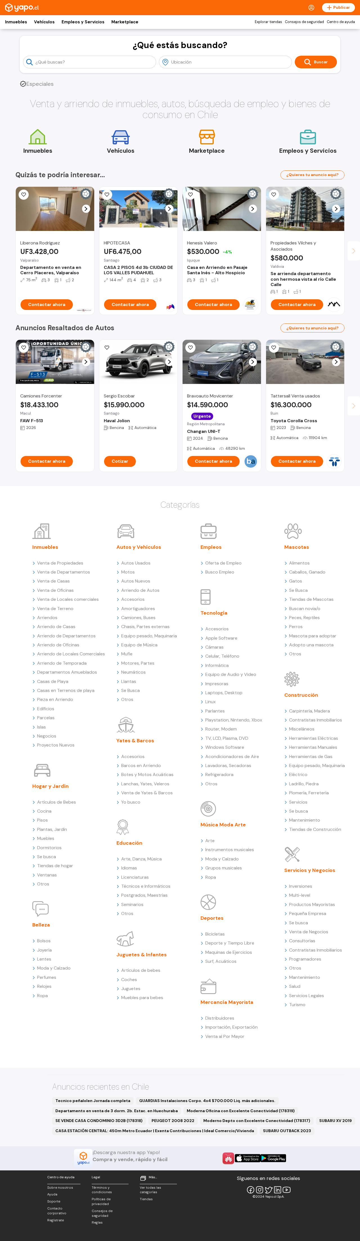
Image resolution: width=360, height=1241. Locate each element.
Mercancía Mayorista (227, 1002)
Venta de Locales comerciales (68, 599)
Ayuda (52, 1194)
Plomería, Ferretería (309, 793)
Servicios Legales (306, 996)
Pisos (42, 820)
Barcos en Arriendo (141, 765)
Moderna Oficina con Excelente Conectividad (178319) (241, 1110)
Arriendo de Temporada (62, 663)
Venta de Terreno (55, 608)
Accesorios (133, 599)
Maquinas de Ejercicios (228, 952)
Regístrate (55, 1220)
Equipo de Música (139, 645)
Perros (296, 627)
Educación (129, 843)
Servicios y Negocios (309, 870)
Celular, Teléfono (222, 656)
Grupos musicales (223, 868)
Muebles (45, 838)
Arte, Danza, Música (141, 859)
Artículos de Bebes (56, 802)
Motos (128, 572)
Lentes (44, 959)
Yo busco (130, 802)
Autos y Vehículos (138, 547)
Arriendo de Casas (56, 627)
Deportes (212, 918)
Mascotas (296, 547)
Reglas (97, 1222)
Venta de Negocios (308, 932)
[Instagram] (259, 1189)
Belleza (41, 924)
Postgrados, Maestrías (144, 895)
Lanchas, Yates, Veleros (145, 784)
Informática (217, 665)
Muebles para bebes (142, 998)
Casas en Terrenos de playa (65, 690)
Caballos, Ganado (307, 572)
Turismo (297, 1005)
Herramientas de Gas (310, 756)
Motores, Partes (137, 663)
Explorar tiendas (268, 22)
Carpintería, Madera (309, 711)
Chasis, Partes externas (145, 627)
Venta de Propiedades (60, 563)
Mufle (126, 654)
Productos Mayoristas (312, 904)
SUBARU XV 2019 (335, 1120)
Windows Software (224, 747)
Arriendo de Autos (140, 590)
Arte (210, 841)
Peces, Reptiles (304, 617)
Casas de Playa (52, 681)
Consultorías (302, 941)
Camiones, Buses (138, 617)
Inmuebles (16, 22)
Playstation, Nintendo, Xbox (233, 720)
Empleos (211, 547)
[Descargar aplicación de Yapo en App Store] (247, 1158)
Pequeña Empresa (307, 913)
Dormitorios (49, 848)
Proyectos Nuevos (56, 745)
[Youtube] (286, 1189)
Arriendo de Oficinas (58, 645)
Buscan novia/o (304, 608)
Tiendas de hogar (55, 866)
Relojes (44, 986)
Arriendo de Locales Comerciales (71, 654)
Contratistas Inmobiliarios (315, 720)
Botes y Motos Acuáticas (147, 774)
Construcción (301, 695)
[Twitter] (268, 1189)
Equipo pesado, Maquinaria (149, 636)
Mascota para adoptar (312, 636)
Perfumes (46, 977)
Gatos (295, 581)
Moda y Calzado (54, 968)
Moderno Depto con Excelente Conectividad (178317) (256, 1120)
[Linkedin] (277, 1189)
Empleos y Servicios (83, 22)
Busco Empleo (219, 572)
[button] (86, 209)
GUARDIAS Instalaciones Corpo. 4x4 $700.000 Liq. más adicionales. (207, 1100)
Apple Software (221, 638)
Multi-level (299, 895)
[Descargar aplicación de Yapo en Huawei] (228, 1158)
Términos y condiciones (102, 1190)
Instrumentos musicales (229, 850)
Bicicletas (215, 934)
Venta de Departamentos (63, 572)
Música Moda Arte (223, 824)
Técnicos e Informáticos (145, 886)
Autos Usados (135, 563)
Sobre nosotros (60, 1187)
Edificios (45, 709)
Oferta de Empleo (223, 563)
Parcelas (46, 718)
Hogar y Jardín (50, 786)
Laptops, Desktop (223, 693)
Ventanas (47, 875)
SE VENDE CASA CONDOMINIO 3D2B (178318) (99, 1120)
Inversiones (300, 886)
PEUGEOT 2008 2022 (173, 1120)
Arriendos (47, 617)
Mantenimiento (304, 820)
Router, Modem (221, 729)
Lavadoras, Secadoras (228, 765)
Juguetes (130, 989)
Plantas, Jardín (52, 829)
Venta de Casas (53, 581)
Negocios (46, 736)
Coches (129, 980)
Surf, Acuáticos (221, 961)
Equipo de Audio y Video (230, 674)
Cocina (44, 811)
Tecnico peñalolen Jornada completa (92, 1100)
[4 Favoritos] (274, 195)
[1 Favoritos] (107, 195)
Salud (294, 986)
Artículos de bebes (140, 970)
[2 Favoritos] (24, 195)
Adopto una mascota (311, 645)
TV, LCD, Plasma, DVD (226, 738)
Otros (43, 884)
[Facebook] (250, 1189)
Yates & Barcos (135, 740)
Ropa (42, 996)
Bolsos (44, 941)
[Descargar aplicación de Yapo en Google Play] (273, 1158)
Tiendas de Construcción (315, 829)
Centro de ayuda (341, 22)
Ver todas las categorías (150, 1190)
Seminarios (132, 904)
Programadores (305, 959)
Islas (41, 727)
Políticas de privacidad (101, 1201)
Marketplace (124, 22)
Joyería (44, 950)
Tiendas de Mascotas (311, 599)
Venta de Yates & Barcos (147, 793)
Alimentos (299, 563)
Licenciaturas (135, 877)
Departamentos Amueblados (67, 672)
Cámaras (214, 647)
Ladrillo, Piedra (304, 784)
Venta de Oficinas (55, 590)
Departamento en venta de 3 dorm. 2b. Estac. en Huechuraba (116, 1110)
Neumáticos (133, 672)
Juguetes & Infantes (141, 954)
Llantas (128, 681)
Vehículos (44, 22)
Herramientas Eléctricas (313, 738)
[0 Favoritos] (24, 348)
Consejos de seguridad (304, 22)
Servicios (298, 802)
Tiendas (146, 1199)
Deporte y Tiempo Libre (229, 943)
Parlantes (215, 711)
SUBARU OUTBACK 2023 (287, 1130)
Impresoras (216, 684)
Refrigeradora (219, 774)
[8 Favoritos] (190, 195)
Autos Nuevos (135, 581)
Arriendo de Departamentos (66, 636)
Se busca (46, 857)
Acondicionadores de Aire (232, 756)
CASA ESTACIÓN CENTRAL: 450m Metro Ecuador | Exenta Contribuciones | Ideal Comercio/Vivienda (154, 1130)
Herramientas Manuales (313, 747)
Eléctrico (298, 774)
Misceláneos (301, 729)
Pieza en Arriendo (55, 699)
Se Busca (130, 690)
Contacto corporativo (56, 1210)
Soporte (53, 1201)
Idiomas (129, 868)
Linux (210, 702)
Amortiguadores (138, 608)
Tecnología (214, 613)
